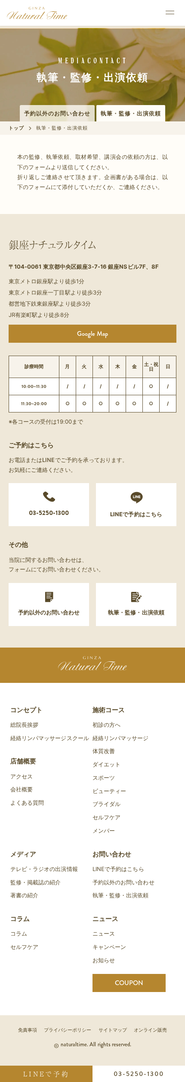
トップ (16, 128)
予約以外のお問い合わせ (57, 113)
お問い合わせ (111, 854)
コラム (20, 919)
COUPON (129, 983)
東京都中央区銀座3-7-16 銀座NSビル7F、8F (101, 266)
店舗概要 (23, 761)
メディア (23, 854)
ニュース (105, 919)
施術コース (108, 710)
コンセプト (26, 710)
